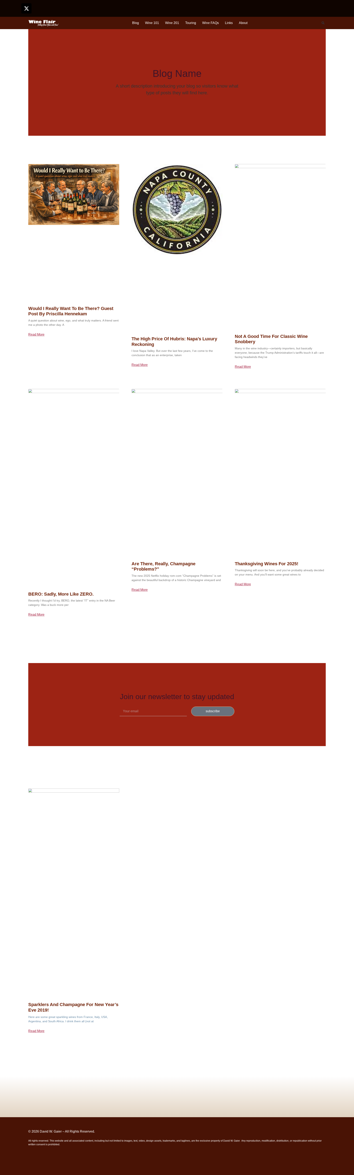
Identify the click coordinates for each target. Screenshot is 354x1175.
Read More (36, 334)
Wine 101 (152, 23)
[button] (323, 23)
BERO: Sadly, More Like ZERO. (61, 594)
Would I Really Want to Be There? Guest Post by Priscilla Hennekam (70, 311)
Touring (190, 23)
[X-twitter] (26, 8)
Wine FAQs (210, 23)
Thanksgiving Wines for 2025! (266, 563)
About (243, 23)
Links (229, 23)
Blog (135, 23)
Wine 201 (172, 23)
